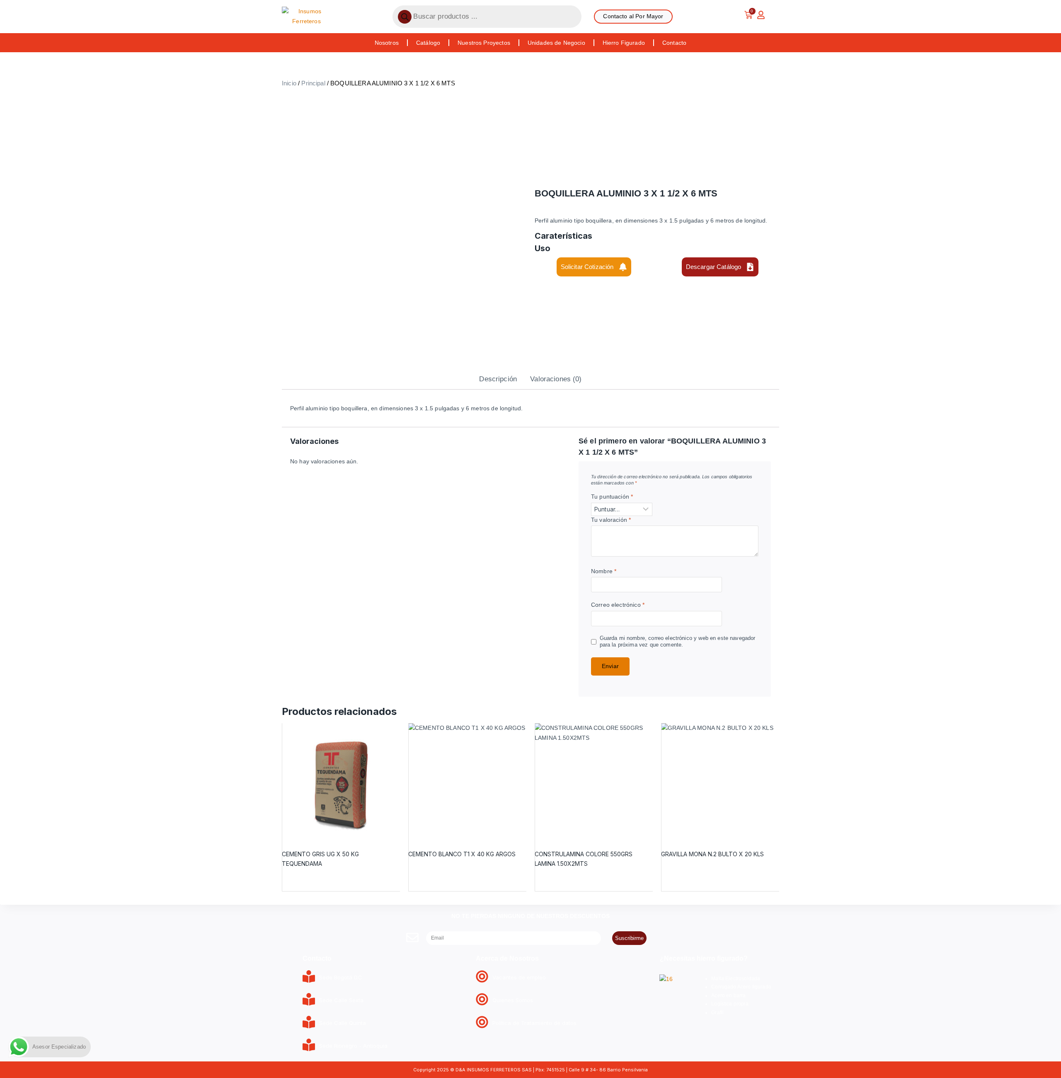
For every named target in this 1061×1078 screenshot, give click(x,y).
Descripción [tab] (498, 379)
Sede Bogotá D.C (340, 977)
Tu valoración (611, 519)
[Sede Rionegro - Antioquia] (309, 1046)
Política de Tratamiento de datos (534, 1023)
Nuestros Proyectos (484, 42)
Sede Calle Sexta (341, 1000)
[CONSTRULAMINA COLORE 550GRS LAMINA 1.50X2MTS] (594, 782)
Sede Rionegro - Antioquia (353, 1045)
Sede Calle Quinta (342, 1023)
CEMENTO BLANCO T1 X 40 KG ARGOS (462, 854)
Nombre (603, 571)
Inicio (289, 83)
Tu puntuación (612, 496)
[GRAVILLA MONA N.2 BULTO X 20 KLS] (720, 782)
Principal (313, 83)
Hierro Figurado (624, 42)
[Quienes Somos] (482, 1000)
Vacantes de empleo (519, 977)
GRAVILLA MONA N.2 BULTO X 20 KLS (712, 854)
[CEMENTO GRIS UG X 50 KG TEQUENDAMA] (341, 782)
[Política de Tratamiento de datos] (482, 1023)
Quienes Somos (512, 1000)
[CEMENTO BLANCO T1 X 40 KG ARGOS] (467, 782)
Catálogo (428, 42)
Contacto (674, 42)
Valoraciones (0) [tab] (555, 379)
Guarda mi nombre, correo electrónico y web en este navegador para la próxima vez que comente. (678, 641)
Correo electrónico (617, 604)
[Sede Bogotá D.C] (309, 977)
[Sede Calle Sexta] (309, 1000)
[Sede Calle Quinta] (309, 1023)
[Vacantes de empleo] (482, 977)
